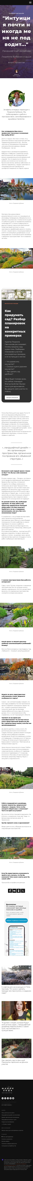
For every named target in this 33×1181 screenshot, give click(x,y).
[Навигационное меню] (30, 2)
